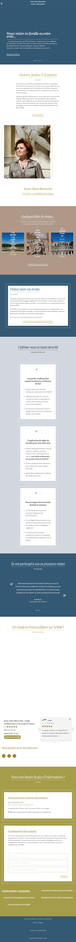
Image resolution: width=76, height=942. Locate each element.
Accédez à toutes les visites (37, 264)
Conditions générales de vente (38, 938)
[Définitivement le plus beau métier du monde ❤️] (20, 639)
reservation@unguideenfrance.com (22, 804)
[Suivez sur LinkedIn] (14, 756)
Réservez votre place (14, 51)
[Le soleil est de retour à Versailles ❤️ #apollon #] (20, 705)
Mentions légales (38, 922)
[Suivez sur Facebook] (70, 2)
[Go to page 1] (54, 742)
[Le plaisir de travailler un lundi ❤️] (20, 669)
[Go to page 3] (57, 742)
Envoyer (63, 875)
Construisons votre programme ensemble (37, 321)
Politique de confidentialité (38, 930)
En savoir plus (37, 114)
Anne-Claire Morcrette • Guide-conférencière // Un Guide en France (19, 722)
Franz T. (51, 720)
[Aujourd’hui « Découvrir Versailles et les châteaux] (56, 682)
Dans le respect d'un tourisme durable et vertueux (38, 503)
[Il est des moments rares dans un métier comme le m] (56, 652)
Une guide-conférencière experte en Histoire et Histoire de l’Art (38, 381)
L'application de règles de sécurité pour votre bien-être (38, 442)
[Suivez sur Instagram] (74, 2)
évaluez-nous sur (11, 737)
